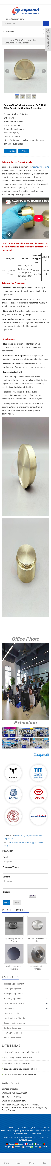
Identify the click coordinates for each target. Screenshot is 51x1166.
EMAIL (24, 151)
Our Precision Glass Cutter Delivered (20, 1074)
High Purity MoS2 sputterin (13, 967)
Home (10, 40)
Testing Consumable (13, 1033)
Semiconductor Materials (15, 1018)
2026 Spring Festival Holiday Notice (19, 1057)
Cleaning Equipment (13, 998)
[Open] (48, 40)
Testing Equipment (12, 988)
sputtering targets (41, 167)
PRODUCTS (20, 40)
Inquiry (19, 1163)
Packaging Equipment (13, 993)
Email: (5, 857)
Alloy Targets (23, 42)
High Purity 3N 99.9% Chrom (14, 939)
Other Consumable (12, 1037)
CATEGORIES (8, 31)
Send (6, 902)
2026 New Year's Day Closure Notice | (20, 1069)
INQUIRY (11, 151)
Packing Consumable (13, 1028)
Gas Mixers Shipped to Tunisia (17, 1063)
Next (44, 71)
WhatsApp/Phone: (11, 867)
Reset (17, 902)
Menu (31, 1163)
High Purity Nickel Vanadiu (37, 967)
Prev (7, 71)
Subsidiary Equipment (14, 1003)
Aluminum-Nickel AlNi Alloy (37, 939)
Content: (6, 876)
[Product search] (46, 23)
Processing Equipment (14, 984)
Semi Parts (9, 1008)
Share (6, 1163)
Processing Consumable (14, 1023)
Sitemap (29, 1140)
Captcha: (6, 892)
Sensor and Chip (11, 1013)
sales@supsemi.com (15, 19)
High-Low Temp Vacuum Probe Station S (21, 1052)
